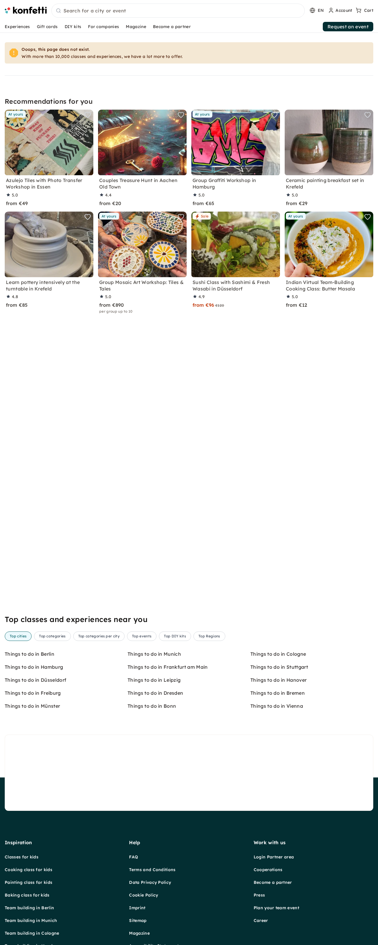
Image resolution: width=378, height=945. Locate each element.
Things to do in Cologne (278, 654)
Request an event (348, 27)
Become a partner (172, 26)
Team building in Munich (31, 920)
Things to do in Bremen (277, 693)
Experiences (17, 26)
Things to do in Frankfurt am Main (168, 667)
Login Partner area (274, 857)
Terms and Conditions (152, 869)
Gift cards (47, 26)
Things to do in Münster (32, 706)
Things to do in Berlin (29, 654)
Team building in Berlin (29, 907)
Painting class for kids (28, 882)
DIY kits (73, 26)
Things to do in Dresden (155, 693)
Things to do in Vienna (276, 706)
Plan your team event (276, 907)
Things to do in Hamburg (34, 667)
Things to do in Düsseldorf (35, 680)
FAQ (133, 857)
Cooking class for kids (28, 869)
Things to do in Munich (154, 654)
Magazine (136, 26)
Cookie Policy (143, 895)
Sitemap (137, 920)
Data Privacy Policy (150, 882)
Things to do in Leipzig (154, 680)
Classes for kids (21, 857)
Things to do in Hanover (278, 680)
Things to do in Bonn (152, 706)
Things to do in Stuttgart (279, 667)
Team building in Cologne (32, 933)
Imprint (137, 907)
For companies (103, 26)
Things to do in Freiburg (33, 693)
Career (261, 920)
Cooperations (268, 869)
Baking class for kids (27, 895)
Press (259, 895)
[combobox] (178, 11)
